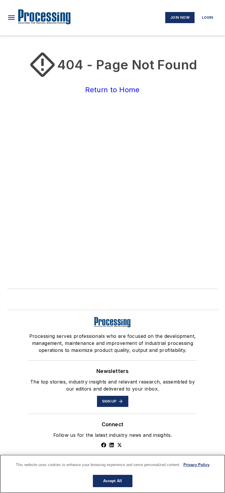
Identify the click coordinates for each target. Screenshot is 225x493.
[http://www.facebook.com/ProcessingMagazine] (104, 445)
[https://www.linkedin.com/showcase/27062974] (112, 445)
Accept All (112, 481)
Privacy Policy (196, 465)
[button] (11, 17)
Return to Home (112, 89)
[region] (112, 474)
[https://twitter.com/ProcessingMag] (119, 445)
